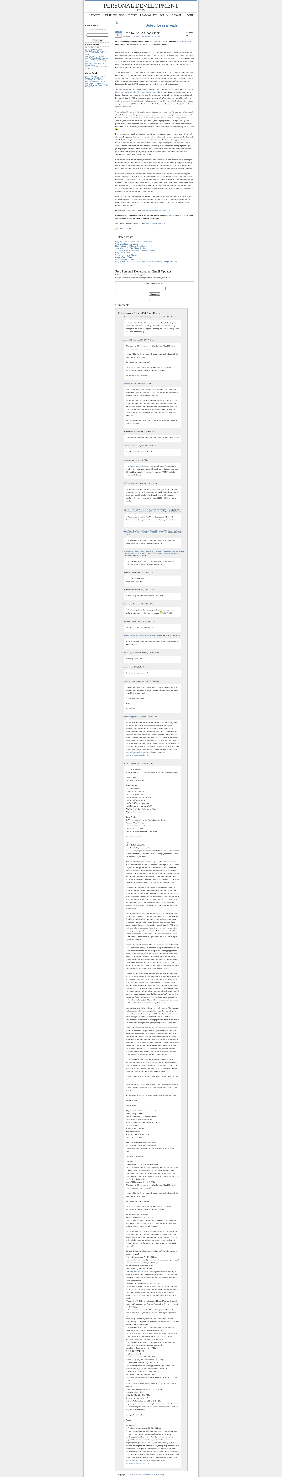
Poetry (132, 15)
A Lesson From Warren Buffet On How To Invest (135, 250)
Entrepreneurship (138, 36)
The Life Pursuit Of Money (94, 51)
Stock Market (129, 681)
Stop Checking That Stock (126, 244)
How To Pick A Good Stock (94, 56)
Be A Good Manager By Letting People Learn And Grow (96, 77)
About (189, 15)
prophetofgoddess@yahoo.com (137, 752)
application (186, 41)
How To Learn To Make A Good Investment (133, 246)
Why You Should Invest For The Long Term (133, 242)
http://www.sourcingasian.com (141, 466)
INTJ (133, 1475)
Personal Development (141, 5)
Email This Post (125, 229)
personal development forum (155, 223)
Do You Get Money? (92, 47)
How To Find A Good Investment (96, 58)
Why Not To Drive (122, 253)
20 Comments (156, 36)
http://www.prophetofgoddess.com (138, 755)
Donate (177, 15)
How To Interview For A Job (95, 81)
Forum (164, 15)
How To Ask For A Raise (93, 83)
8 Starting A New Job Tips (94, 80)
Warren (127, 383)
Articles (94, 15)
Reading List (148, 15)
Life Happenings (114, 15)
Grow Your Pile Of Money (94, 49)
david (126, 667)
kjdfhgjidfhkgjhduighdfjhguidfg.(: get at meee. (140, 635)
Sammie (127, 604)
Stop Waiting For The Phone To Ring (130, 248)
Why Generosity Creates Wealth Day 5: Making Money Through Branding (146, 261)
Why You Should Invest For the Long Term (157, 210)
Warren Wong (159, 1475)
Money (147, 36)
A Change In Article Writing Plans (129, 259)
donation (168, 215)
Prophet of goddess (131, 717)
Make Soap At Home (131, 653)
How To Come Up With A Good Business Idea (140, 92)
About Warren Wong (123, 257)
